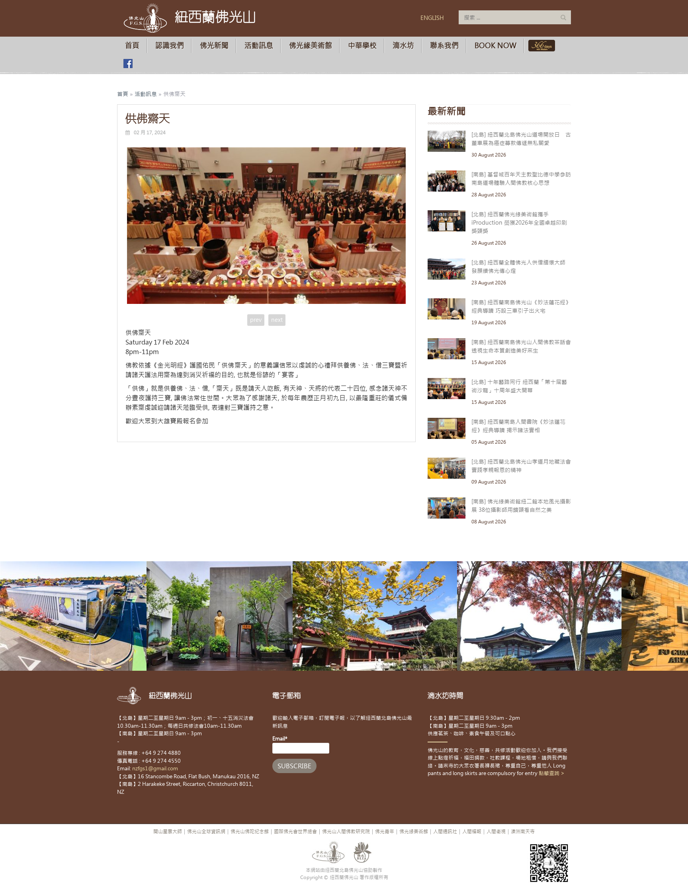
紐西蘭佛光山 (215, 16)
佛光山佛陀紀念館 (250, 831)
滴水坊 (403, 45)
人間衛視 (496, 831)
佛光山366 (540, 46)
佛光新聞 (214, 45)
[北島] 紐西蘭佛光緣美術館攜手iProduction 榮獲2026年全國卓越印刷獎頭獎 (519, 223)
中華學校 (362, 45)
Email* (279, 738)
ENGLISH (432, 18)
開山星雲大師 (167, 831)
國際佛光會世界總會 (295, 831)
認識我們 (169, 45)
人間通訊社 (445, 831)
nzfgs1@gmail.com (155, 768)
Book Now (495, 45)
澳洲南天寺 (523, 831)
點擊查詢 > (552, 773)
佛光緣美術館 (310, 45)
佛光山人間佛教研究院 (346, 831)
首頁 (132, 45)
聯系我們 (444, 45)
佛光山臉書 (128, 63)
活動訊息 (258, 45)
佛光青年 (384, 831)
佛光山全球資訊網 (206, 831)
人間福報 (471, 831)
